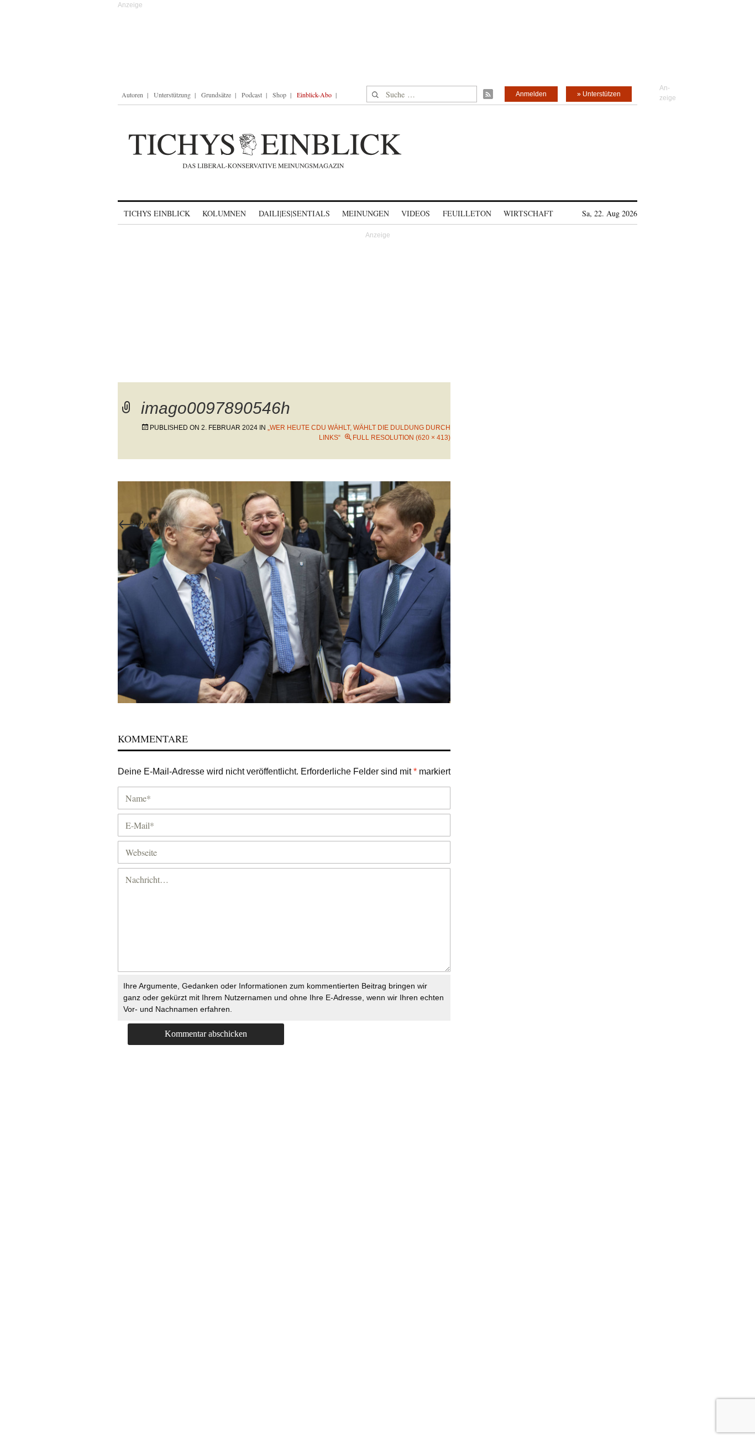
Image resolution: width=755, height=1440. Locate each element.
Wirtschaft (528, 213)
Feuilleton (467, 213)
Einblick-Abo (314, 94)
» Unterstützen (599, 94)
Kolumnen (224, 213)
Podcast (252, 94)
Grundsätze (216, 94)
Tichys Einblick (157, 213)
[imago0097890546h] (284, 590)
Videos (415, 213)
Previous (143, 523)
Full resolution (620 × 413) (401, 437)
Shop (279, 94)
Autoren (132, 94)
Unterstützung (172, 94)
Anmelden (531, 94)
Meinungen (365, 213)
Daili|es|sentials (294, 213)
